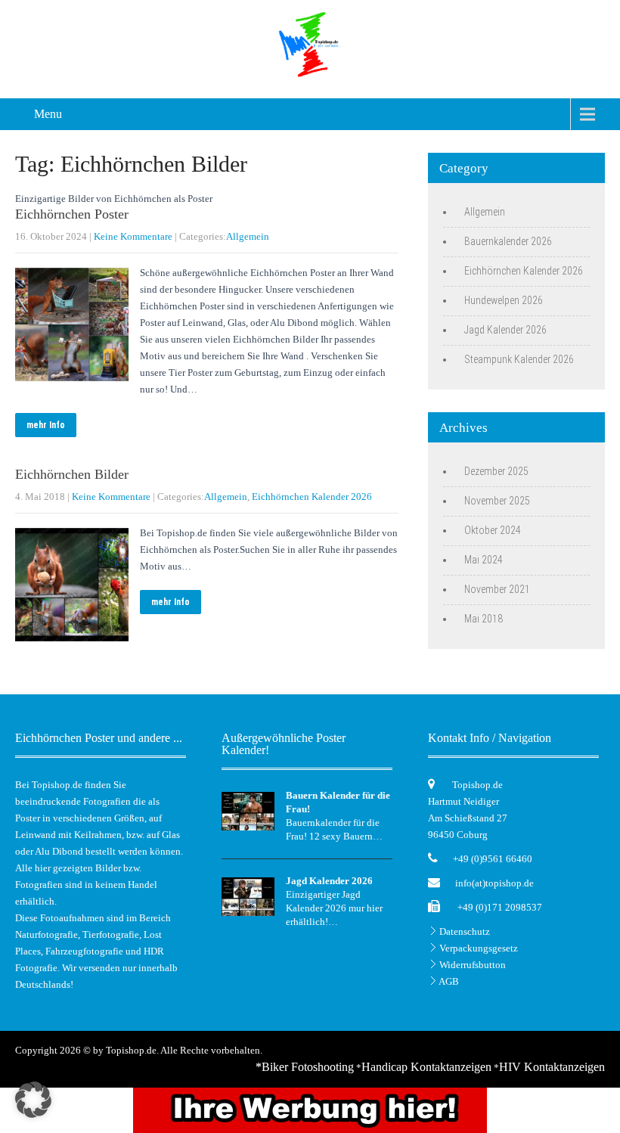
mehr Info (45, 425)
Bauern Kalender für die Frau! (338, 802)
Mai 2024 (483, 560)
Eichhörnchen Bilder (72, 474)
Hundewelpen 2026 (503, 300)
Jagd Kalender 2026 (505, 330)
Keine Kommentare (133, 236)
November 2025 (497, 501)
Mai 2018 (483, 619)
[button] (33, 1099)
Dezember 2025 (496, 471)
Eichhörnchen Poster (72, 214)
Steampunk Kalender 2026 (519, 359)
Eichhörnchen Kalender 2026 (312, 496)
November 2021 (497, 589)
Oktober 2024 (492, 530)
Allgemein (247, 236)
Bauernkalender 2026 (508, 241)
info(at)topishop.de (494, 883)
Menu (48, 113)
